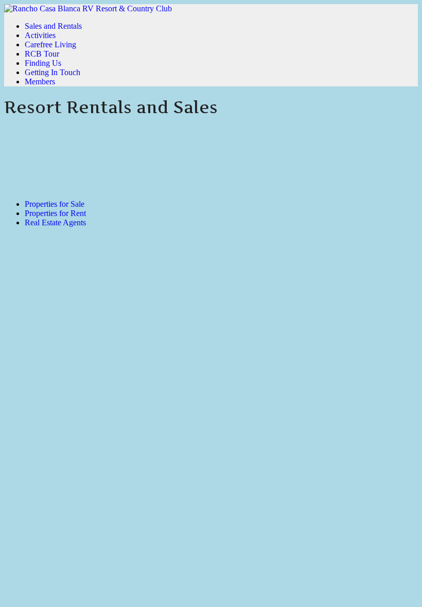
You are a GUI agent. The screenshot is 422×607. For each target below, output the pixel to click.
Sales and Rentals (53, 26)
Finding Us (43, 63)
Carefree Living (50, 44)
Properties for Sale (54, 204)
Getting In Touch (52, 72)
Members (40, 81)
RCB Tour (42, 53)
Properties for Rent (55, 213)
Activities (40, 35)
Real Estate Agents (55, 222)
